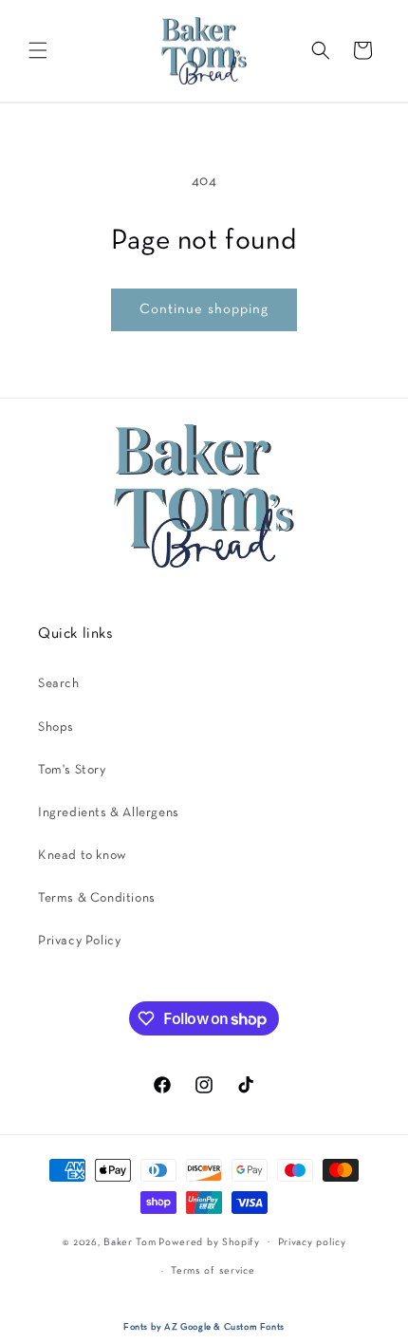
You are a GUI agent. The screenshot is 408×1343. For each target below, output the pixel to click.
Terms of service (212, 1271)
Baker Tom (129, 1241)
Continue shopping (204, 309)
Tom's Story (72, 770)
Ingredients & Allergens (108, 813)
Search (59, 684)
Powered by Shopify (209, 1241)
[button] (38, 50)
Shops (56, 727)
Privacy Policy (79, 941)
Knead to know (82, 855)
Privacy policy (312, 1242)
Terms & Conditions (97, 898)
